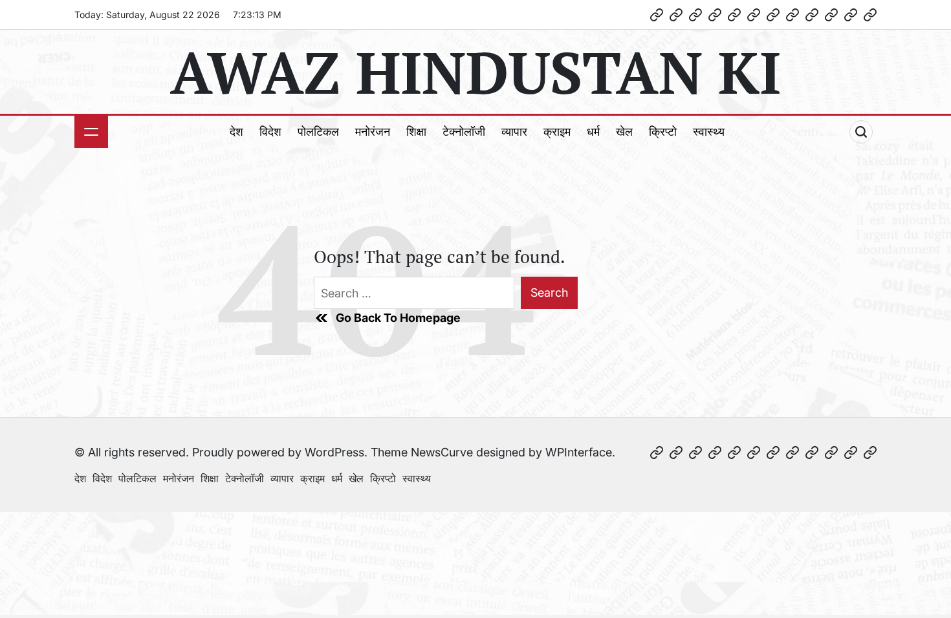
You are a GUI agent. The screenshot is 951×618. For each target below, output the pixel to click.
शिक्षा (416, 131)
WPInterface (578, 452)
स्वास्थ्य (709, 131)
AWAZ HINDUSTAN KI (475, 72)
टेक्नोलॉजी (464, 131)
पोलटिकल (318, 131)
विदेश (270, 131)
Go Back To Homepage (398, 318)
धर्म (593, 131)
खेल (624, 131)
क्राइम (557, 131)
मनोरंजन (372, 131)
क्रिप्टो (663, 131)
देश (236, 131)
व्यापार (514, 131)
